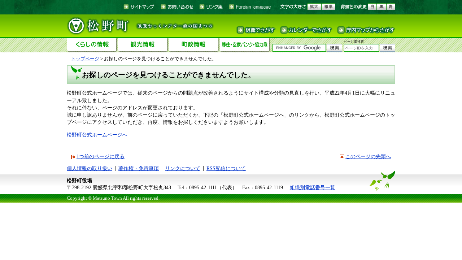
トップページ (85, 58)
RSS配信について (226, 168)
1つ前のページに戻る (101, 156)
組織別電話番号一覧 (312, 187)
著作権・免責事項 (138, 168)
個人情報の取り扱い (89, 168)
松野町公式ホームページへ (97, 135)
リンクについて (182, 168)
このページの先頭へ (368, 156)
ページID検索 (354, 41)
